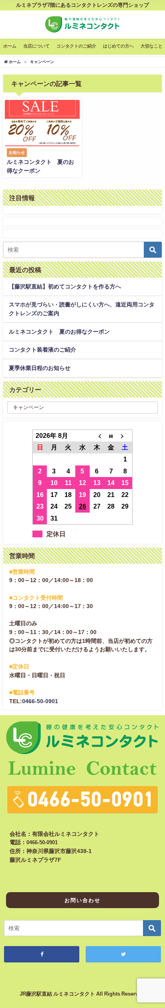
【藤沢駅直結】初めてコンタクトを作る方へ (65, 286)
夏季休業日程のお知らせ (39, 368)
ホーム (9, 46)
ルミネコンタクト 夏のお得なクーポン (59, 331)
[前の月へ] (97, 435)
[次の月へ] (125, 435)
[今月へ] (111, 435)
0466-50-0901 (40, 701)
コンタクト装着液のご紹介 (42, 349)
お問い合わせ (82, 900)
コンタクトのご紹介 (76, 46)
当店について (36, 46)
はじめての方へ (118, 46)
